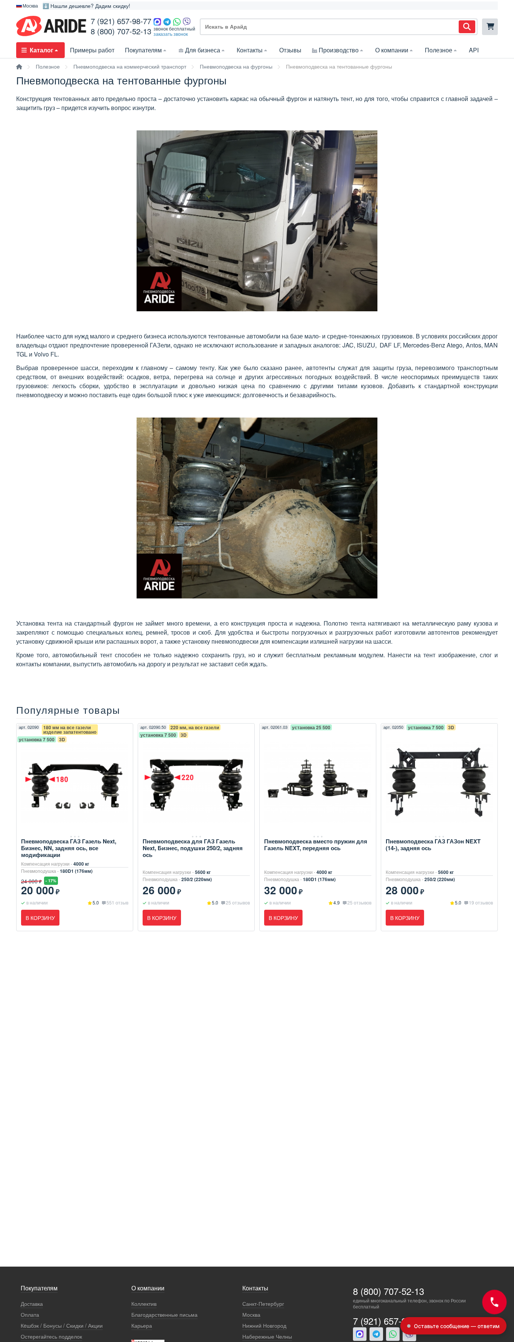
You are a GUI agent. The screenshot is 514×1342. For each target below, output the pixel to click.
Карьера (141, 1325)
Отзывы (290, 50)
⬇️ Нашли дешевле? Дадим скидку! (86, 5)
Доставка (32, 1303)
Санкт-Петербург (263, 1303)
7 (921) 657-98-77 (121, 20)
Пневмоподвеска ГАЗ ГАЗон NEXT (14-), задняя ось (433, 844)
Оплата (30, 1314)
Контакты (250, 50)
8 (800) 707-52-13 (121, 31)
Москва (251, 1314)
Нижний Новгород (264, 1325)
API (474, 50)
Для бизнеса (202, 50)
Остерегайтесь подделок (51, 1336)
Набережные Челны (267, 1336)
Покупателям (143, 50)
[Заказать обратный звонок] (494, 1302)
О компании (391, 50)
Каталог (41, 50)
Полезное (438, 50)
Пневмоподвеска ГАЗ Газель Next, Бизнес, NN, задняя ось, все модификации (68, 848)
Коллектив (144, 1303)
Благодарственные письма (164, 1314)
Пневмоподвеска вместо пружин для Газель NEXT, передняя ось (315, 844)
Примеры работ (92, 50)
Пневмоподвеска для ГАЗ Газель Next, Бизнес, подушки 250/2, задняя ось (193, 848)
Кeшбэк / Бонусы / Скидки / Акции (62, 1325)
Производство (339, 50)
